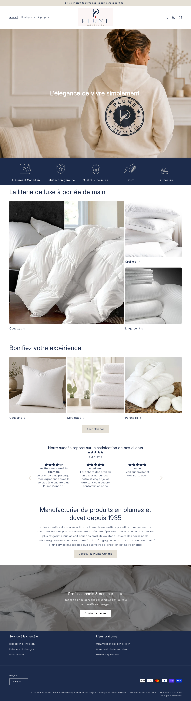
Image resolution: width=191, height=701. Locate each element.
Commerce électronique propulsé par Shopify (74, 692)
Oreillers (131, 261)
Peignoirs (131, 417)
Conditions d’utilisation (170, 692)
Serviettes (74, 417)
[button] (28, 17)
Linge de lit (132, 328)
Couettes (15, 328)
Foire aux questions (107, 654)
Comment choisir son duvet (112, 649)
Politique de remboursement (113, 692)
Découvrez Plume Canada (95, 554)
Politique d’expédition (171, 696)
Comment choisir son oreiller (113, 643)
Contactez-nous (95, 613)
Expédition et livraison (22, 643)
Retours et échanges (21, 649)
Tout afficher (95, 429)
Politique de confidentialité (143, 692)
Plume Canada (44, 692)
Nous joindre (16, 654)
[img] (95, 452)
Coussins (15, 417)
